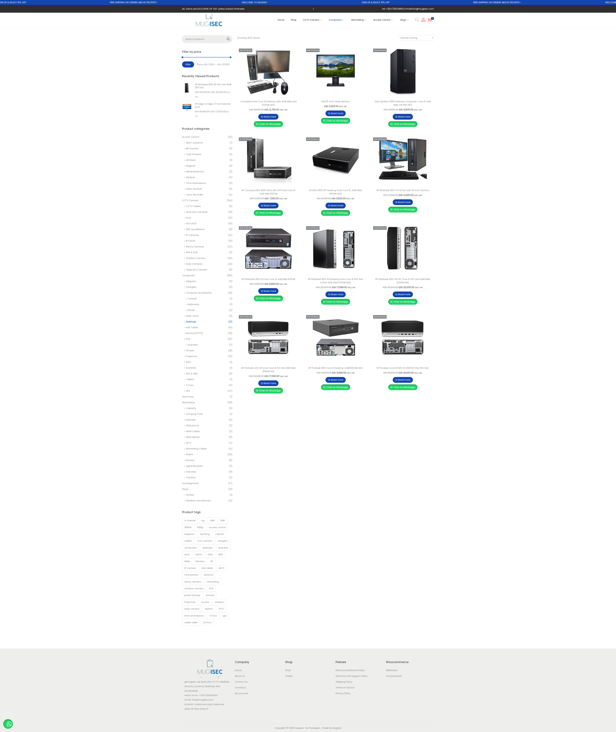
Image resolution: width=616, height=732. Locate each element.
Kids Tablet (192, 327)
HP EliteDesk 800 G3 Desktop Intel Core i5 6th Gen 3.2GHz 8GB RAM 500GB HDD (335, 281)
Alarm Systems (194, 142)
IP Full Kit (190, 240)
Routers (190, 460)
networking (213, 581)
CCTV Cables (193, 206)
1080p (200, 527)
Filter (188, 64)
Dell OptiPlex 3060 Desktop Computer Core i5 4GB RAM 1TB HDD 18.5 (403, 103)
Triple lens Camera (196, 269)
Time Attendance (196, 183)
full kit (198, 554)
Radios (189, 454)
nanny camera (192, 581)
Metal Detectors (195, 171)
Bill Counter (192, 148)
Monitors (209, 574)
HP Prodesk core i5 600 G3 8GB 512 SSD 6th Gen (402, 368)
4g (202, 520)
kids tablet (207, 568)
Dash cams (192, 315)
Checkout (240, 687)
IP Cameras (192, 235)
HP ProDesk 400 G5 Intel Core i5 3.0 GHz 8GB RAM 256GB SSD (268, 369)
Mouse (191, 310)
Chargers (191, 287)
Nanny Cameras (195, 246)
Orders (289, 676)
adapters (189, 534)
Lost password (394, 676)
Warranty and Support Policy (352, 676)
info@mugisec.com (202, 699)
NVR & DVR (191, 252)
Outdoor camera (193, 588)
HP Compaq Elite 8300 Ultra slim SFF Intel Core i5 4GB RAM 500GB (268, 192)
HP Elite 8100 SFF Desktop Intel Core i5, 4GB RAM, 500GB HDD (335, 192)
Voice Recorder (194, 194)
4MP (212, 520)
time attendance (194, 615)
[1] (430, 20)
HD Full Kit (191, 223)
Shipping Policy (344, 681)
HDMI (187, 561)
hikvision (200, 561)
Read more (270, 116)
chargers (223, 540)
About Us (240, 676)
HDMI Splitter (193, 437)
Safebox (190, 177)
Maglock (190, 165)
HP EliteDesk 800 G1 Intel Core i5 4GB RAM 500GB (268, 279)
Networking (188, 402)
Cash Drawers (193, 154)
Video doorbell (194, 188)
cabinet (219, 534)
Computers (188, 275)
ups (224, 615)
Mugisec (337, 728)
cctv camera (204, 540)
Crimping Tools (194, 414)
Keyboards (193, 304)
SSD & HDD (192, 373)
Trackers (191, 477)
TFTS (221, 608)
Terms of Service (345, 687)
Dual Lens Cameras (197, 212)
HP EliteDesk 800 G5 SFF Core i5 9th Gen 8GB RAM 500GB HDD (402, 281)
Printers (190, 350)
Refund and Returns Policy (350, 670)
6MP (222, 520)
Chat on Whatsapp (270, 124)
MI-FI (188, 442)
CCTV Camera (190, 200)
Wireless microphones (198, 500)
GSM (210, 554)
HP (211, 561)
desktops (207, 547)
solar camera (191, 608)
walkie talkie (191, 622)
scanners (193, 344)
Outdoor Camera (195, 258)
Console (192, 298)
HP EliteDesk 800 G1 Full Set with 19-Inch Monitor (402, 190)
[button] (8, 724)
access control (217, 527)
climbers (191, 160)
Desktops (191, 321)
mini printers (191, 574)
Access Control (190, 137)
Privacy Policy (343, 693)
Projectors (191, 356)
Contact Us (241, 681)
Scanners (191, 367)
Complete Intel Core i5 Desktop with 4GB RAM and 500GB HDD (268, 103)
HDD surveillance (195, 229)
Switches (191, 471)
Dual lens (223, 547)
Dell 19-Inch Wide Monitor (335, 101)
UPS (188, 391)
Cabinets (191, 408)
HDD (220, 554)
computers (190, 547)
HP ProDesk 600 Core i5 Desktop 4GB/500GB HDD (335, 368)
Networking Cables (196, 448)
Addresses (391, 670)
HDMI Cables (193, 431)
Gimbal (190, 494)
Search (228, 39)
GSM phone (192, 425)
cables (188, 540)
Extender (191, 419)
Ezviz (188, 217)
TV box (189, 385)
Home (238, 670)
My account (241, 693)
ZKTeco (207, 622)
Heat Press (188, 396)
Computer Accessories (199, 292)
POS (188, 339)
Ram (188, 362)
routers (205, 602)
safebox (219, 602)
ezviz (187, 554)
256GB (187, 527)
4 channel (190, 520)
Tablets (190, 379)
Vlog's (185, 489)
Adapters (191, 281)
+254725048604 (208, 695)
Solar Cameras (194, 264)
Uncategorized (190, 483)
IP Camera (190, 568)
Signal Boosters (194, 466)
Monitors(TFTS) (194, 333)
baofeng (205, 534)
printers (210, 595)
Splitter (209, 608)
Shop (288, 670)
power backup (192, 595)
